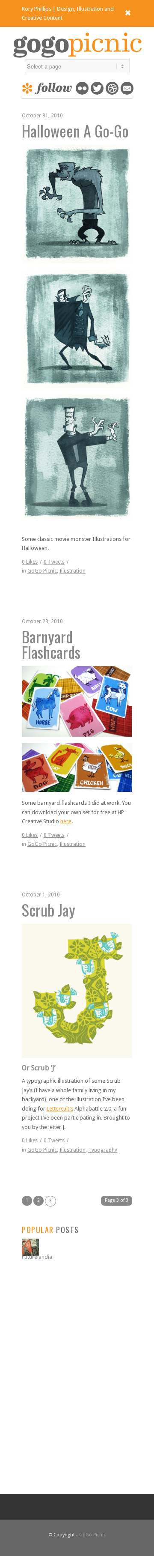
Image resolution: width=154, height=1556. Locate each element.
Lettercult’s (60, 1108)
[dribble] (112, 93)
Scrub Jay (48, 909)
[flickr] (82, 93)
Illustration (72, 571)
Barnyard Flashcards (51, 644)
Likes (30, 562)
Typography (102, 1150)
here (65, 821)
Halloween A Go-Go (75, 130)
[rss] (127, 93)
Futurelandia (37, 1257)
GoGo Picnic (42, 571)
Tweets (54, 562)
